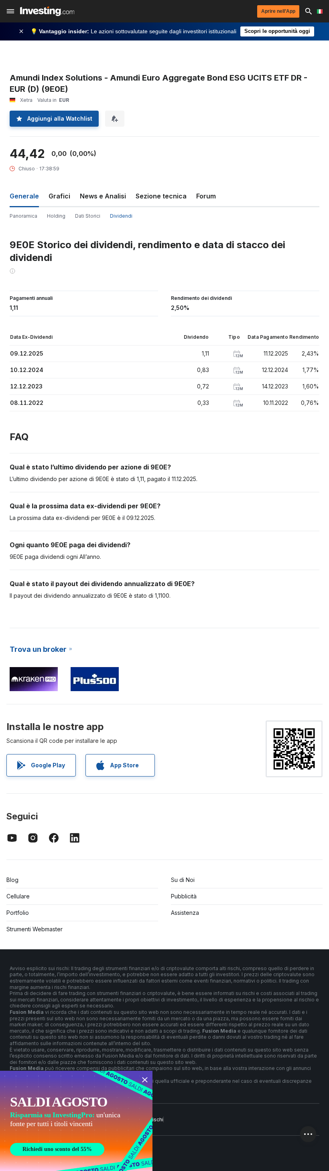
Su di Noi (183, 879)
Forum (206, 196)
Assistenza (185, 912)
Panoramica (23, 216)
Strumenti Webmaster (34, 929)
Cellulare (18, 896)
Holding (56, 216)
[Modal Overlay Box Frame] (76, 1121)
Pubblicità (184, 896)
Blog (12, 879)
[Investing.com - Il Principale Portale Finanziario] (47, 11)
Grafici (59, 196)
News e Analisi (103, 196)
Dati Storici (87, 216)
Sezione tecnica (161, 196)
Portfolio (17, 912)
